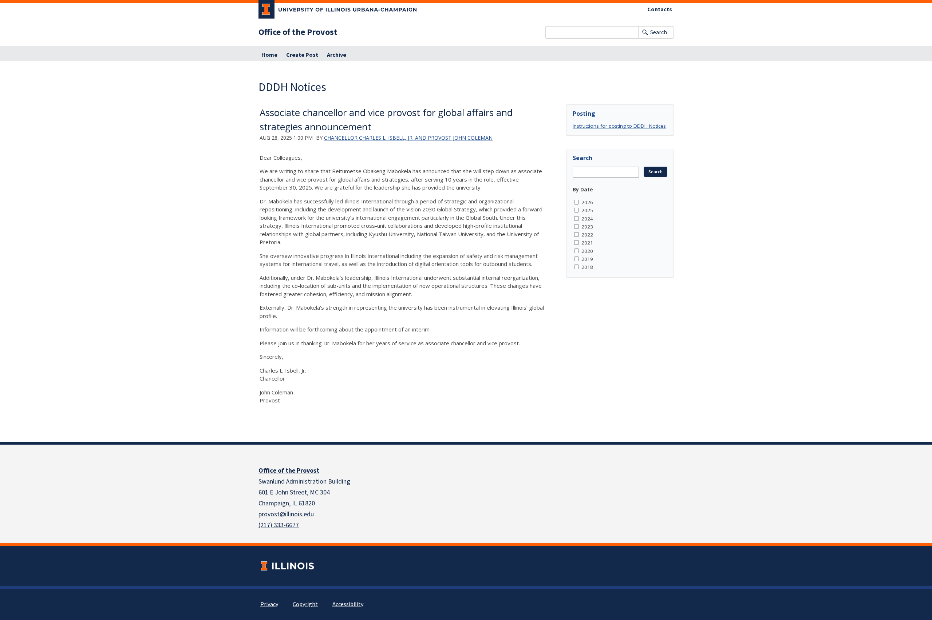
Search (658, 32)
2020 (587, 251)
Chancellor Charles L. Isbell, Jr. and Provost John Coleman (408, 137)
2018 (587, 267)
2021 (587, 242)
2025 (587, 210)
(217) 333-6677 (278, 525)
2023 (587, 226)
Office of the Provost (297, 32)
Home (269, 55)
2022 (587, 234)
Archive (336, 55)
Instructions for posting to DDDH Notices (619, 126)
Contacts (659, 9)
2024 (587, 218)
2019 (587, 259)
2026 (587, 202)
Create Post (302, 55)
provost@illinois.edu (286, 514)
